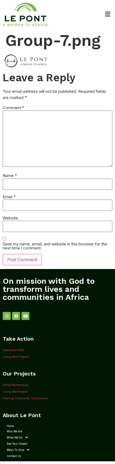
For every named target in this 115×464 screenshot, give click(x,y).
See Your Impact (17, 443)
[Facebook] (16, 316)
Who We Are (14, 431)
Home (10, 426)
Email (9, 197)
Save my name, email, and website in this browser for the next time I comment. (55, 246)
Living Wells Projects (16, 356)
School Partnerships (15, 384)
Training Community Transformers (25, 398)
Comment (13, 108)
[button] (107, 14)
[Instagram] (7, 316)
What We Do (14, 437)
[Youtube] (25, 316)
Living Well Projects (15, 391)
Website (10, 218)
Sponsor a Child (13, 350)
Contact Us (14, 456)
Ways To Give (15, 449)
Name (10, 176)
